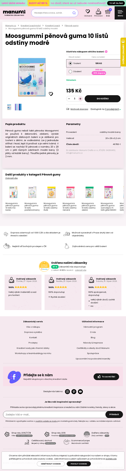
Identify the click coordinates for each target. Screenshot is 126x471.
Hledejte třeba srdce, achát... (48, 12)
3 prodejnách (112, 109)
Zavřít (122, 3)
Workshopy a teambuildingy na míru (33, 353)
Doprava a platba (33, 332)
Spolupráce (93, 353)
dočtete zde (111, 458)
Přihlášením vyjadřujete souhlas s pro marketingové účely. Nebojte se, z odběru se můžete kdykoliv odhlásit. (63, 421)
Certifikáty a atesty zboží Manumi (93, 348)
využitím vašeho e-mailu (46, 421)
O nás (93, 332)
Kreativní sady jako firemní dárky (33, 348)
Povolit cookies (79, 464)
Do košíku (103, 98)
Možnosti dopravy (79, 109)
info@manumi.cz (74, 153)
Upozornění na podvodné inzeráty (93, 358)
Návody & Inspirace (93, 342)
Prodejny (33, 342)
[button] (51, 94)
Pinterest (73, 391)
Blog (93, 337)
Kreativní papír (52, 25)
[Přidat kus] (80, 99)
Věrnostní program (93, 326)
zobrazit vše (80, 270)
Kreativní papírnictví (31, 25)
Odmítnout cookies (51, 464)
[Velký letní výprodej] (63, 3)
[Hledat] (74, 13)
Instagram (67, 391)
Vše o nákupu (33, 326)
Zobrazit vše (11, 178)
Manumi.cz (10, 25)
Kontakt (33, 337)
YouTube (80, 391)
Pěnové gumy (72, 25)
